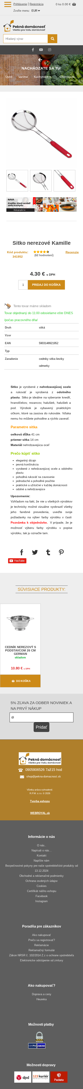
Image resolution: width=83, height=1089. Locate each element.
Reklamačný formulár (42, 950)
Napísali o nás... (41, 850)
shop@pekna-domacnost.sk (43, 776)
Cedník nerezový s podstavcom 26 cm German (20, 650)
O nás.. (41, 845)
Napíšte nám (41, 860)
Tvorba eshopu (40, 801)
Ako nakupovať (41, 935)
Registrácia (36, 4)
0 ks (59, 4)
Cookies (42, 886)
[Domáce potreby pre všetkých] (30, 25)
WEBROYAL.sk (40, 813)
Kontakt (41, 855)
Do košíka (23, 681)
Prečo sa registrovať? (41, 940)
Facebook (42, 896)
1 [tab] (41, 206)
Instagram (41, 901)
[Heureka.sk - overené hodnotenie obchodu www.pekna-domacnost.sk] (70, 39)
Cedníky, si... (68, 76)
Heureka (41, 999)
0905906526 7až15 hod (43, 770)
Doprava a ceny (41, 994)
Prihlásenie (20, 4)
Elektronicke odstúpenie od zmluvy (41, 960)
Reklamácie (41, 945)
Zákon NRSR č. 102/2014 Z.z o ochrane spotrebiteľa (41, 955)
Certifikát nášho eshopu (41, 891)
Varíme (23, 76)
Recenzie (72, 252)
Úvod (8, 76)
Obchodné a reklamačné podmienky (41, 875)
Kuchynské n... (44, 76)
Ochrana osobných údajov (42, 880)
